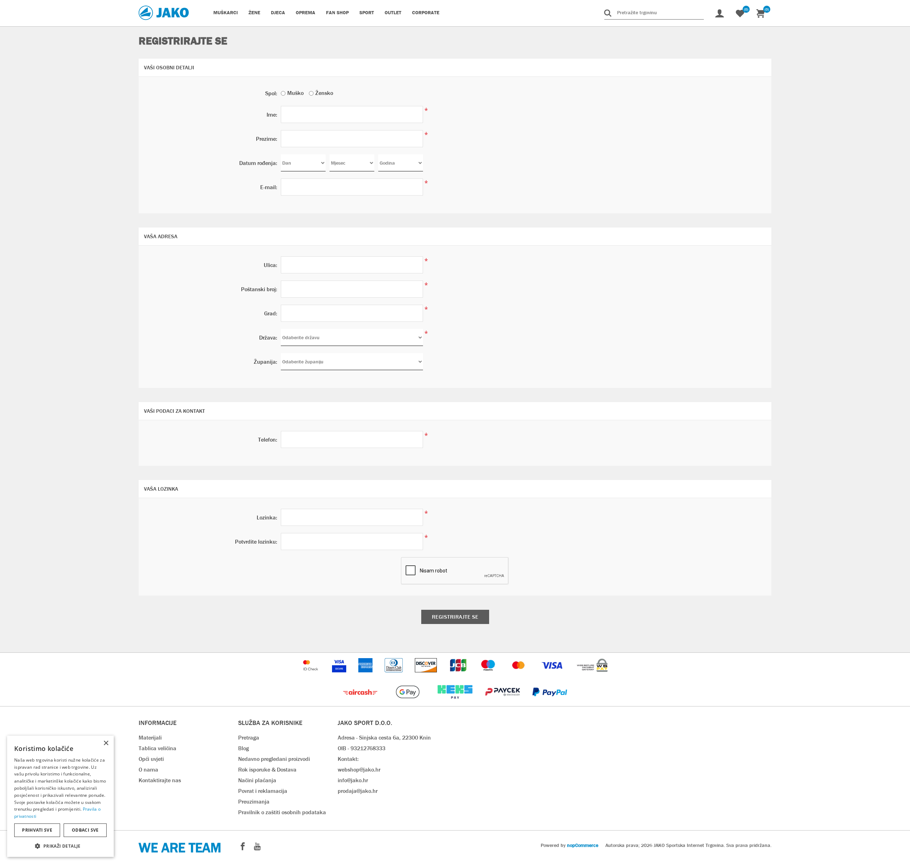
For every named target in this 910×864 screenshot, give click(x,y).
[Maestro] (488, 675)
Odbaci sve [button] (85, 830)
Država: (268, 337)
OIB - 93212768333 (361, 748)
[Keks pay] (455, 702)
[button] (60, 846)
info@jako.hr (353, 780)
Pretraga (248, 737)
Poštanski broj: (259, 289)
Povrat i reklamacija (262, 791)
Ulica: (270, 265)
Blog (243, 748)
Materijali (150, 737)
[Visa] (552, 675)
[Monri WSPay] (592, 675)
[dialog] (60, 796)
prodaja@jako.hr (358, 791)
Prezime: (266, 139)
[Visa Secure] (340, 675)
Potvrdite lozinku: (256, 541)
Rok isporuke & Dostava (267, 769)
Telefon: (267, 439)
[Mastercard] (519, 675)
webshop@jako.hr (359, 769)
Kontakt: (348, 759)
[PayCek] (503, 702)
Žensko (324, 93)
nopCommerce (582, 845)
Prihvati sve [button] (37, 830)
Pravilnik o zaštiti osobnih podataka (282, 812)
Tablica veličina (157, 748)
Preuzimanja (253, 801)
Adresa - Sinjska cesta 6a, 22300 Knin (384, 737)
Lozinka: (267, 517)
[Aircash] (361, 702)
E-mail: (268, 187)
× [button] (105, 743)
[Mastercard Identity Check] (311, 675)
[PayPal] (550, 702)
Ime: (272, 114)
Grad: (270, 313)
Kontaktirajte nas (160, 780)
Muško (295, 93)
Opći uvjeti (151, 759)
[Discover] (427, 675)
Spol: (271, 93)
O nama (148, 769)
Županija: (265, 362)
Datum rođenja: (258, 163)
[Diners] (394, 675)
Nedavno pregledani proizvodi (274, 759)
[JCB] (459, 675)
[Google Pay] (408, 702)
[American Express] (366, 675)
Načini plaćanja (257, 780)
